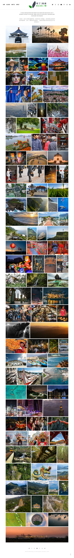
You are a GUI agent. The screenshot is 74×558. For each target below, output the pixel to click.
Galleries (8, 4)
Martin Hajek (31, 551)
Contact (17, 4)
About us (13, 4)
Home (4, 4)
